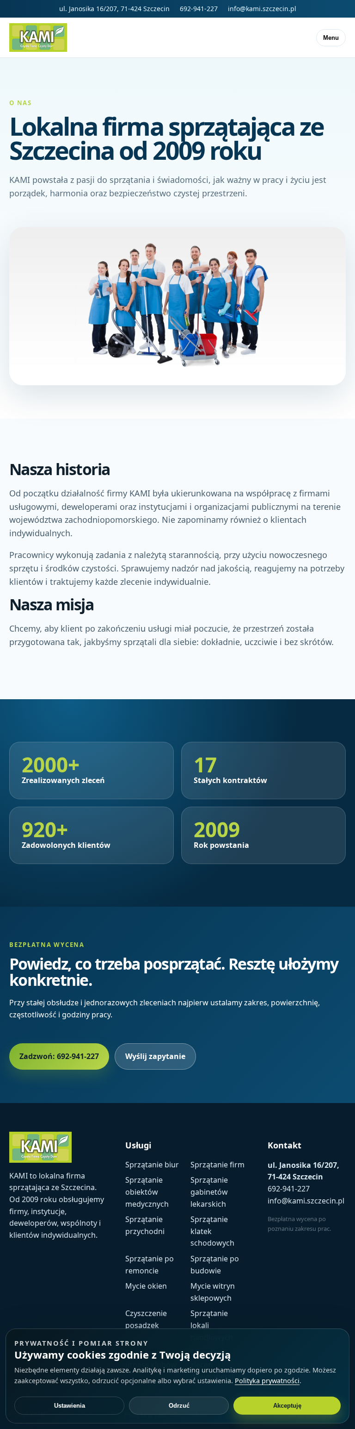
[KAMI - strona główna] (38, 37)
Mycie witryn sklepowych (212, 1292)
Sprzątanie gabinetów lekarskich (209, 1192)
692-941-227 (199, 8)
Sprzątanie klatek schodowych (212, 1231)
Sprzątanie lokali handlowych (211, 1325)
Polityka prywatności (267, 1380)
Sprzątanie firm (217, 1164)
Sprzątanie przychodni (145, 1225)
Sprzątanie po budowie (214, 1265)
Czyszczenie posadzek (146, 1319)
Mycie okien (146, 1286)
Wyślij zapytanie (155, 1056)
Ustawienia (69, 1405)
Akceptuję (287, 1405)
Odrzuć (179, 1405)
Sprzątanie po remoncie (149, 1265)
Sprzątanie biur (152, 1164)
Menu (331, 37)
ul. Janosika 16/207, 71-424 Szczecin (114, 8)
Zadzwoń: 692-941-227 (59, 1056)
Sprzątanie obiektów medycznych (147, 1192)
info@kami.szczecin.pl (262, 8)
